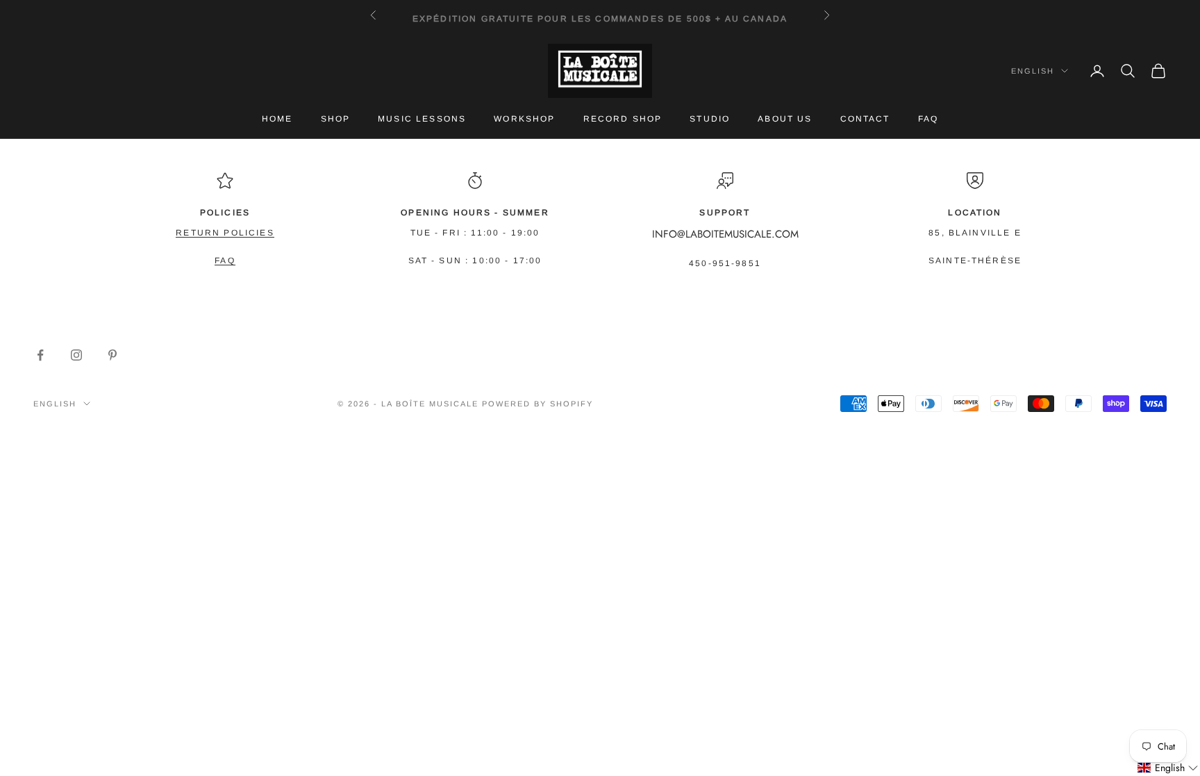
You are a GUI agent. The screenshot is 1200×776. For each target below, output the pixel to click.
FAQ (928, 119)
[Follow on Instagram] (76, 355)
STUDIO (710, 119)
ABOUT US (785, 119)
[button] (1168, 768)
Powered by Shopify (537, 403)
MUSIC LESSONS (422, 119)
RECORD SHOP (622, 119)
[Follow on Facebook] (40, 355)
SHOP (336, 119)
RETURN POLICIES (225, 233)
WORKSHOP (524, 119)
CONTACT (865, 119)
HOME (277, 119)
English (1032, 71)
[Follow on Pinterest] (112, 355)
